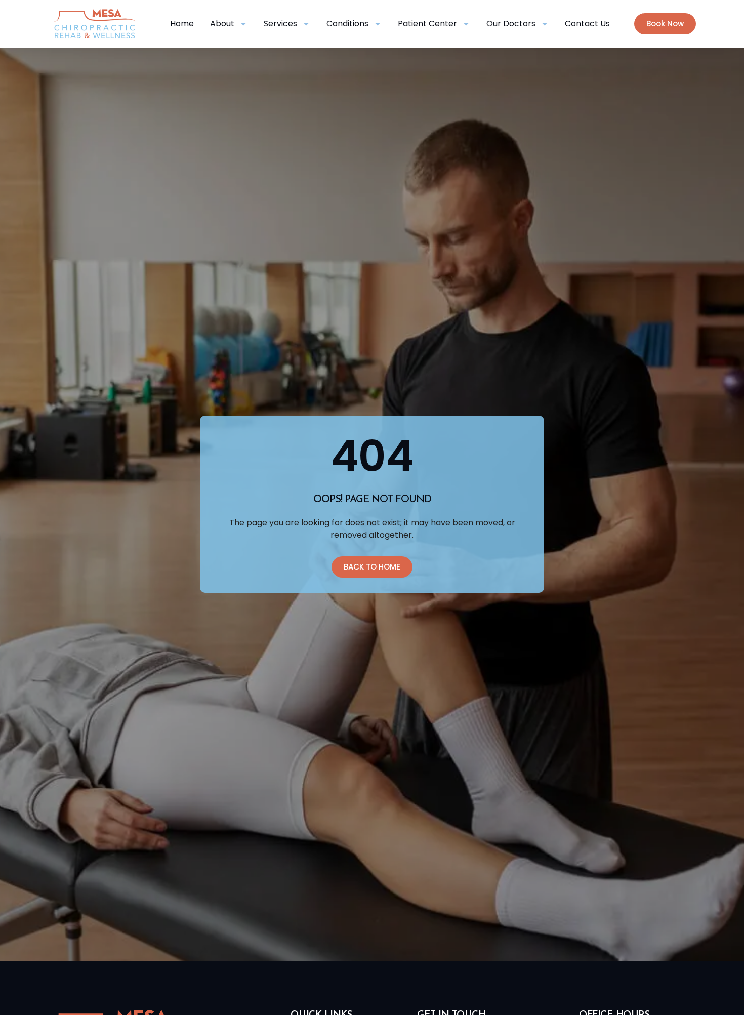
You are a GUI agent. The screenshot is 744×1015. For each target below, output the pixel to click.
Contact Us (587, 23)
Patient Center (427, 23)
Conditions (347, 23)
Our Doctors (510, 23)
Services (280, 23)
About (222, 23)
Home (182, 23)
